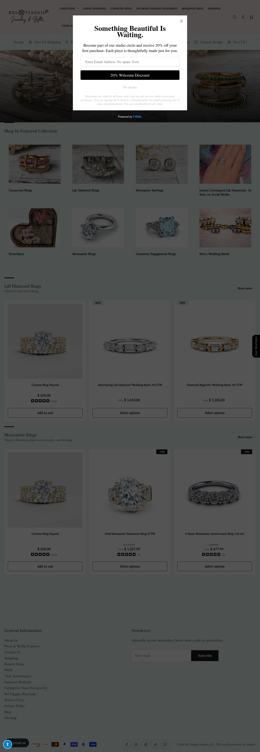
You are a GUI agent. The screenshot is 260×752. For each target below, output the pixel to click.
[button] (7, 744)
